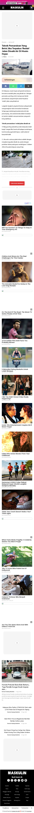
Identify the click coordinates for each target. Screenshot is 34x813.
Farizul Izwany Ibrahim (8, 691)
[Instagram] (12, 780)
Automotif (11, 42)
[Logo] (17, 8)
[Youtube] (22, 780)
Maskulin (4, 42)
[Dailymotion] (25, 780)
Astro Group (29, 811)
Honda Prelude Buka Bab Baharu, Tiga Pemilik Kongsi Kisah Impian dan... (15, 686)
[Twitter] (15, 780)
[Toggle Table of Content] (27, 79)
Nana (4, 56)
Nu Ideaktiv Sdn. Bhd (15, 811)
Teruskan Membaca (16, 183)
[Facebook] (8, 780)
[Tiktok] (19, 780)
